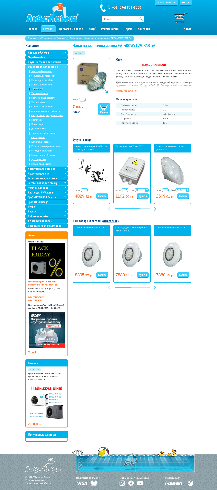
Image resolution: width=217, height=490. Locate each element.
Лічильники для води (40, 221)
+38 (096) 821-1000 (126, 7)
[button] (155, 209)
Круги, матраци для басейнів (44, 62)
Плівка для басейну (41, 84)
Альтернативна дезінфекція (45, 111)
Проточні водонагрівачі (43, 98)
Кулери (32, 207)
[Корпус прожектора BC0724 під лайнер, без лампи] (91, 186)
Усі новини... (34, 424)
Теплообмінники (39, 93)
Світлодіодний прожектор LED (90, 227)
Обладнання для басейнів (52, 38)
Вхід (189, 29)
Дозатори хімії (38, 159)
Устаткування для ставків (42, 178)
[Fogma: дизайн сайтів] (190, 483)
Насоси (32, 211)
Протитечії (36, 120)
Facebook (131, 483)
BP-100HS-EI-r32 (36, 297)
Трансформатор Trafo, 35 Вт (129, 146)
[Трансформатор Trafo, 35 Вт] (132, 186)
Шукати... (108, 19)
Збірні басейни (36, 57)
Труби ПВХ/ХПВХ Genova (42, 197)
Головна (32, 38)
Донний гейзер (38, 128)
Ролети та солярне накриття (45, 146)
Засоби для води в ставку (42, 183)
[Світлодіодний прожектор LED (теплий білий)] (132, 270)
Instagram (122, 483)
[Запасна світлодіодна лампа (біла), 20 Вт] (172, 186)
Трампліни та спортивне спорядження (43, 135)
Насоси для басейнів (42, 80)
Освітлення (75, 38)
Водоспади (37, 124)
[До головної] (52, 13)
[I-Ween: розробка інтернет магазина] (173, 483)
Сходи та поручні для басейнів (47, 115)
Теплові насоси (39, 102)
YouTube (140, 483)
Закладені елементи (41, 71)
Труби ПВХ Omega (38, 202)
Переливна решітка (41, 164)
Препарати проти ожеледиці (44, 226)
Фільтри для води (38, 188)
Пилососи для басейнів (43, 155)
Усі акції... (33, 352)
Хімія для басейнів (39, 52)
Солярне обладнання (42, 106)
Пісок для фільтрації (42, 150)
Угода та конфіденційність (38, 483)
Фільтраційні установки (43, 76)
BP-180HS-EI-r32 (36, 300)
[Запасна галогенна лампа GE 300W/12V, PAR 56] (91, 76)
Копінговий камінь (40, 142)
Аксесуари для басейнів (41, 169)
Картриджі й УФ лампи (41, 192)
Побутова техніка (38, 216)
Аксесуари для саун (39, 173)
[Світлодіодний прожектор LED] (91, 270)
